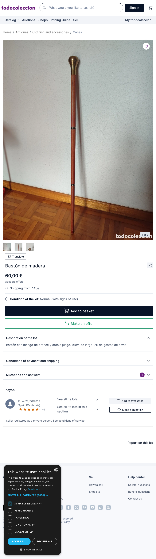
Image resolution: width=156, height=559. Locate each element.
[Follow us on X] (76, 507)
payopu (11, 390)
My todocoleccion (138, 20)
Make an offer (82, 324)
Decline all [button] (45, 541)
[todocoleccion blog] (108, 507)
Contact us (135, 498)
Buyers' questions (139, 491)
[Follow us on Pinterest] (84, 507)
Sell (75, 20)
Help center (136, 477)
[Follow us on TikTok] (100, 507)
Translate (18, 256)
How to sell (96, 484)
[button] (78, 338)
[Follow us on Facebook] (68, 507)
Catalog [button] (11, 20)
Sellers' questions (139, 484)
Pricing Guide (60, 20)
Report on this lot (140, 443)
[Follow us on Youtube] (92, 507)
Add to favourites (132, 400)
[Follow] (146, 46)
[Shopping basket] (150, 7)
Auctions (28, 20)
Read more (34, 489)
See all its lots (67, 399)
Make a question (132, 409)
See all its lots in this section (72, 409)
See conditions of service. (69, 420)
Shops (43, 20)
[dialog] (32, 510)
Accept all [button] (19, 541)
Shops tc (94, 491)
